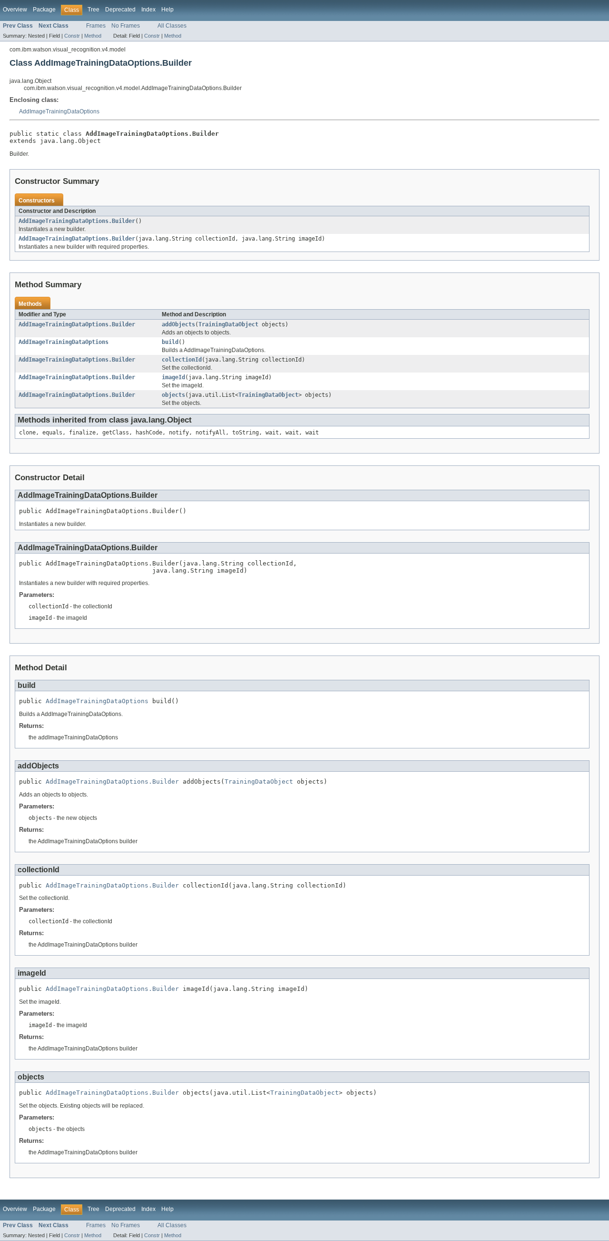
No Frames (125, 25)
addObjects (178, 324)
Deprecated (120, 9)
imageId (173, 377)
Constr (72, 36)
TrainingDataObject (228, 324)
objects (173, 395)
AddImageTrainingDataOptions (59, 111)
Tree (93, 9)
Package (44, 9)
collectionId (182, 359)
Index (148, 9)
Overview (15, 9)
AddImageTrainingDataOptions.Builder (77, 221)
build (170, 342)
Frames (96, 25)
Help (167, 9)
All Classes (172, 25)
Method (92, 36)
